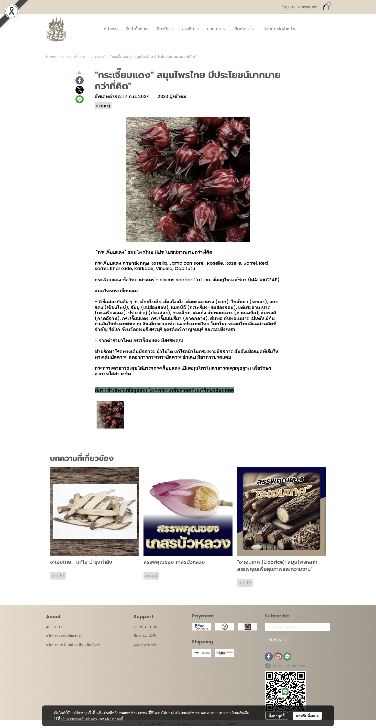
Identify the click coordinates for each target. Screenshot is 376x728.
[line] (287, 656)
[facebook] (269, 656)
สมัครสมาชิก (307, 7)
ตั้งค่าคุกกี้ (277, 715)
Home (51, 56)
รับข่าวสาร (277, 640)
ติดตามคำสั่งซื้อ (145, 635)
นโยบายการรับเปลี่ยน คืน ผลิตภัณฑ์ (72, 644)
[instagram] (278, 656)
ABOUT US (54, 626)
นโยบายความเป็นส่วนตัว (79, 718)
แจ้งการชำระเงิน (146, 644)
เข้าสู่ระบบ (288, 7)
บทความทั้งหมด (74, 56)
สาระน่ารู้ (98, 56)
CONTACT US (145, 626)
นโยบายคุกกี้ (114, 718)
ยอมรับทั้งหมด (307, 715)
